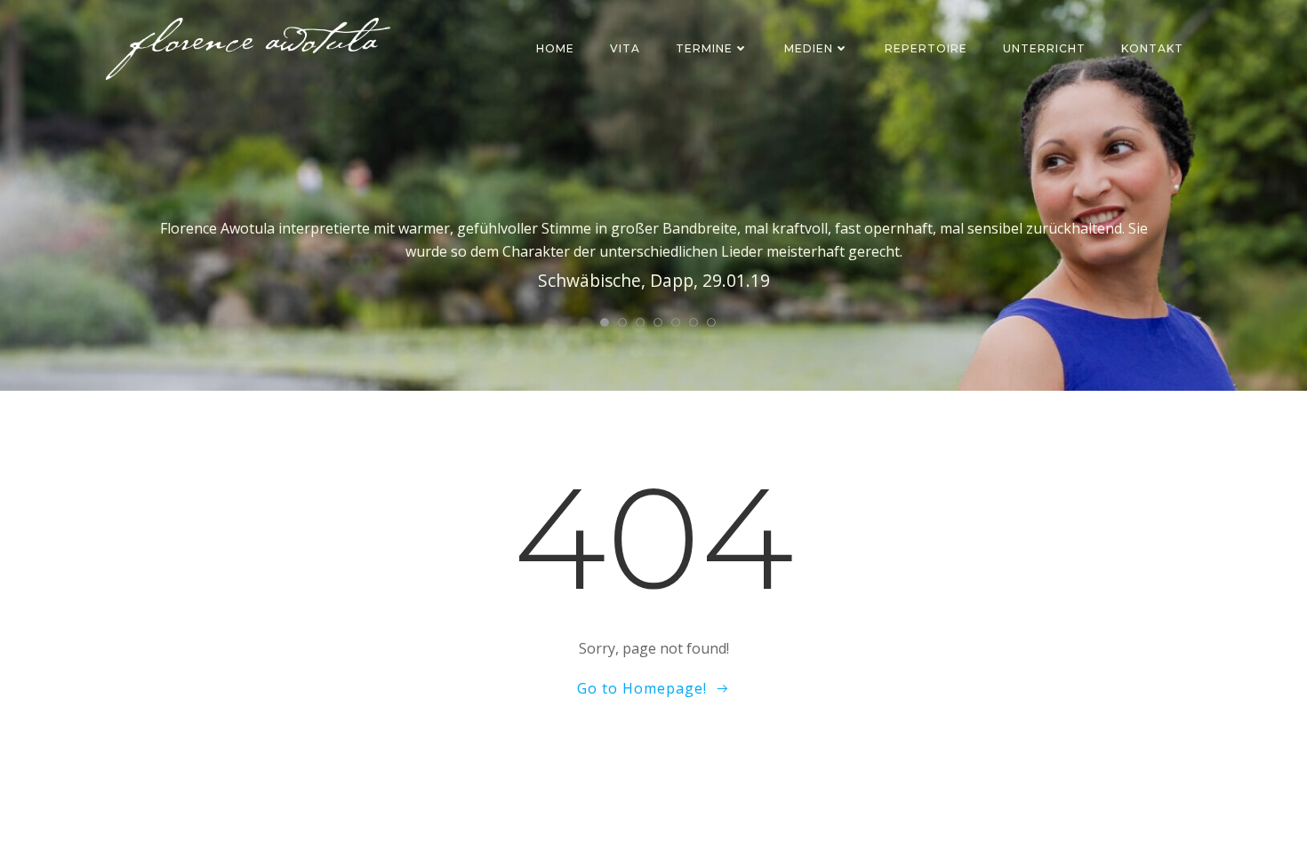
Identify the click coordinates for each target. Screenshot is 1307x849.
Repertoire (926, 48)
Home (555, 48)
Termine (704, 48)
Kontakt (1152, 48)
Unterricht (1044, 48)
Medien (808, 48)
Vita (625, 48)
